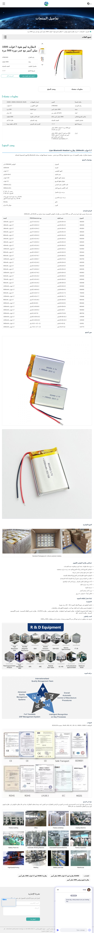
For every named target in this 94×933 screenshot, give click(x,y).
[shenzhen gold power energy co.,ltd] (46, 3)
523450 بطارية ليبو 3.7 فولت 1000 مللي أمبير (65, 876)
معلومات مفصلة (77, 89)
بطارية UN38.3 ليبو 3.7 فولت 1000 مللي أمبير (33, 876)
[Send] (57, 930)
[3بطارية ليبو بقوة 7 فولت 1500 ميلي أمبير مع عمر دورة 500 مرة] (73, 61)
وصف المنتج (51, 89)
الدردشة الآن (10, 76)
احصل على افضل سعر (28, 76)
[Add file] (89, 930)
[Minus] (58, 890)
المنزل (87, 31)
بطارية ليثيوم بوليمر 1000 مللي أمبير (78, 880)
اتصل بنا (33, 919)
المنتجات (81, 31)
